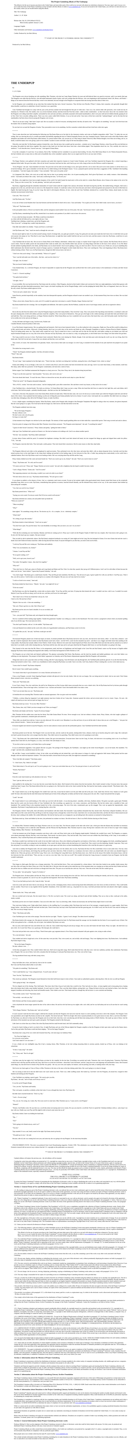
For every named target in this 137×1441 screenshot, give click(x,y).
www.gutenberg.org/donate (83, 1403)
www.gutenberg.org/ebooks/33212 (43, 30)
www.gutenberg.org (75, 7)
